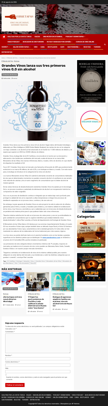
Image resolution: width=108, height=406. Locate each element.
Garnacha (26, 261)
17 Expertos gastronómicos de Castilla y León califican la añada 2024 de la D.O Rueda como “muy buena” (37, 302)
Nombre (8, 355)
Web (6, 368)
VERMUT (5, 47)
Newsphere (65, 404)
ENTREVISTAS (7, 52)
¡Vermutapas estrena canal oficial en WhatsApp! (12, 299)
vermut (15, 78)
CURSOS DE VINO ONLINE (85, 42)
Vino (16, 263)
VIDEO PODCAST (13, 42)
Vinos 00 (33, 263)
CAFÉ (62, 47)
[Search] (105, 44)
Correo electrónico (12, 362)
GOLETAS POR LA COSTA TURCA (19, 37)
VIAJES (37, 37)
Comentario (10, 332)
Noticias (16, 61)
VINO (35, 47)
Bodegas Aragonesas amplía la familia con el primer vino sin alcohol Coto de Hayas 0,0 (62, 301)
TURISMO (97, 47)
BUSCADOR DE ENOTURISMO (33, 42)
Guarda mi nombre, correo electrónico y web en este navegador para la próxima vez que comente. (36, 378)
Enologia (19, 261)
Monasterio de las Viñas (53, 261)
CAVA (42, 47)
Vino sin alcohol (24, 263)
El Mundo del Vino (7, 61)
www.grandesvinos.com (51, 237)
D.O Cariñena (11, 261)
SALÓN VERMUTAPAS (21, 47)
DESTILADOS (52, 47)
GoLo (32, 261)
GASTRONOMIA (72, 47)
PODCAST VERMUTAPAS (75, 37)
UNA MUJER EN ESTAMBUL (53, 37)
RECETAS (87, 47)
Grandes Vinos (40, 261)
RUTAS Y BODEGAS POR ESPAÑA (59, 42)
